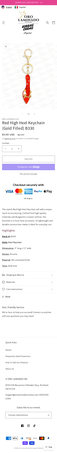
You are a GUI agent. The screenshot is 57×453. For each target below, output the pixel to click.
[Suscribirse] (48, 415)
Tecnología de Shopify (36, 448)
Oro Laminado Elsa (24, 448)
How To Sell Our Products (17, 362)
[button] (3, 23)
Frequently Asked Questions (18, 356)
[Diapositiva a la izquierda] (22, 114)
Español (22, 7)
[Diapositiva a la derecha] (35, 114)
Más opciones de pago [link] (28, 174)
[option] (20, 7)
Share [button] (7, 296)
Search (9, 350)
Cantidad (5, 143)
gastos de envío (10, 138)
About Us (10, 369)
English (9, 7)
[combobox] (6, 7)
